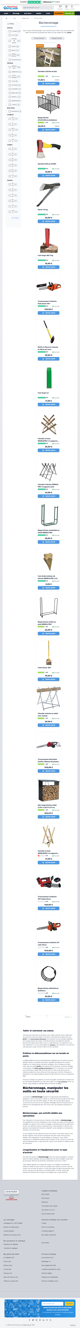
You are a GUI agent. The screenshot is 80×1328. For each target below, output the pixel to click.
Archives (73, 1325)
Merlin (13, 50)
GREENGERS (16, 101)
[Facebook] (29, 1320)
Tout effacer (15, 218)
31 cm (12, 149)
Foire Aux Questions (48, 1227)
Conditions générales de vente (51, 1269)
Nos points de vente (11, 1254)
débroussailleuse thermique (43, 1068)
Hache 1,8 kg (43, 209)
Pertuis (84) (7, 1261)
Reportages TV (46, 1261)
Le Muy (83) (7, 1269)
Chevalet (14, 31)
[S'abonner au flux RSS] (51, 1320)
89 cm (12, 165)
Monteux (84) (8, 1265)
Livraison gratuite (9, 1231)
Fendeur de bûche (14, 40)
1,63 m (13, 140)
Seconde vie (69, 13)
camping (52, 1045)
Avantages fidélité (13, 1223)
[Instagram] (36, 1320)
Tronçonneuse (16, 59)
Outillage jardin (25, 18)
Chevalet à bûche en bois (47, 71)
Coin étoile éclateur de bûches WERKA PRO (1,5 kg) (47, 578)
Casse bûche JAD (44, 667)
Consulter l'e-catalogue (11, 1248)
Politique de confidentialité (50, 1277)
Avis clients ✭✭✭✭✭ (48, 1210)
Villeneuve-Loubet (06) (11, 1281)
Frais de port (45, 1198)
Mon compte (45, 1194)
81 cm (12, 154)
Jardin (14, 18)
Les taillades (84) (9, 1257)
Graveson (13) (8, 1273)
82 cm (12, 135)
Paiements (45, 1202)
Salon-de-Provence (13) (11, 1277)
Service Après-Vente (48, 1214)
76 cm (12, 190)
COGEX (14, 104)
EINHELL (14, 97)
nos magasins (63, 1081)
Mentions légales (47, 1273)
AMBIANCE (15, 72)
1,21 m (13, 176)
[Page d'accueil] (6, 18)
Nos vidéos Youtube (48, 1235)
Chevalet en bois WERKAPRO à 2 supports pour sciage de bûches (47, 853)
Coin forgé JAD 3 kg (45, 255)
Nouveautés (45, 1242)
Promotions (59, 13)
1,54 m (13, 211)
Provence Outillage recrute (50, 1281)
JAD (13, 81)
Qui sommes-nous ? (48, 1257)
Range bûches (14, 55)
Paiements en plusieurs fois (12, 1235)
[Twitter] (33, 1320)
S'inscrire (69, 1303)
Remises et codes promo (11, 1227)
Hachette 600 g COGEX (47, 164)
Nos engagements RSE (49, 1265)
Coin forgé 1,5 (43, 393)
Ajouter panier (50, 83)
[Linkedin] (43, 1320)
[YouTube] (47, 1320)
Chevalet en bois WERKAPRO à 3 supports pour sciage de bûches (47, 441)
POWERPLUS (16, 89)
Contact (44, 1223)
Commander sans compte (49, 1206)
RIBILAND (15, 93)
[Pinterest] (40, 1320)
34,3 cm (13, 118)
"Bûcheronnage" (37, 30)
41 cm (12, 124)
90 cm (12, 170)
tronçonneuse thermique (38, 1039)
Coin (13, 35)
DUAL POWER (14, 76)
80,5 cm (13, 129)
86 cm (12, 160)
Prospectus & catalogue (11, 1244)
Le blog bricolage (47, 1231)
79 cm (12, 195)
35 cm (12, 184)
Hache (13, 46)
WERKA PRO (14, 67)
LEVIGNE (14, 85)
